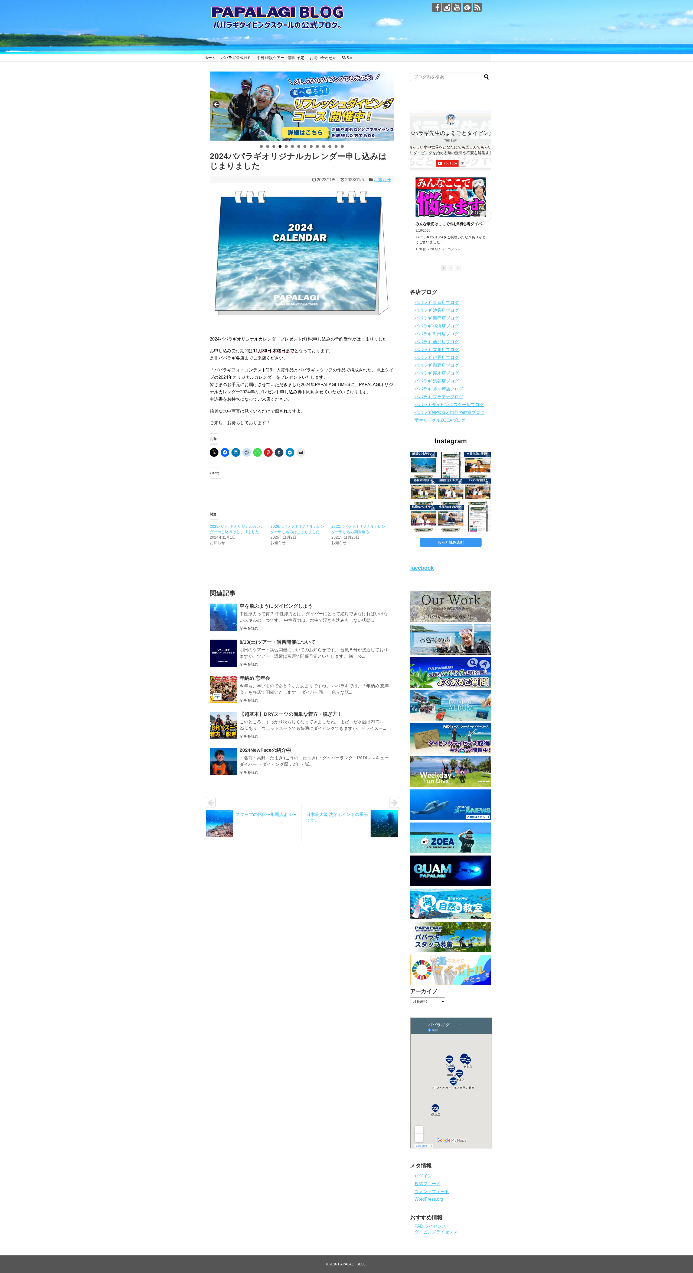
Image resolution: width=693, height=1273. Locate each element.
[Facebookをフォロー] (436, 7)
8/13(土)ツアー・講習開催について (278, 642)
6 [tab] (292, 146)
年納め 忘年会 (255, 678)
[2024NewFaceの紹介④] (223, 761)
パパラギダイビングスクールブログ (449, 404)
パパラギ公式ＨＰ (236, 58)
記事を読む (249, 628)
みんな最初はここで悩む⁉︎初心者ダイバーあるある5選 (451, 224)
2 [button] (451, 268)
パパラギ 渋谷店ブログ (436, 381)
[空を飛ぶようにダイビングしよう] (223, 617)
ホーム (210, 58)
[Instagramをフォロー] (446, 7)
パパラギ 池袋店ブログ (436, 310)
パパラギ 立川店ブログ (436, 349)
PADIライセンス (430, 1226)
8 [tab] (304, 146)
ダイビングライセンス (436, 1232)
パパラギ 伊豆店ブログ (436, 357)
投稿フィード (427, 1183)
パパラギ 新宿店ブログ (436, 318)
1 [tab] (261, 146)
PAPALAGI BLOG (352, 1264)
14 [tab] (342, 146)
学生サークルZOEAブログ (439, 420)
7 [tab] (298, 146)
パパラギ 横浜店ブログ (436, 326)
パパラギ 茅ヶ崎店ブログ (438, 389)
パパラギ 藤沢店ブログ (436, 341)
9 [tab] (311, 146)
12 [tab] (330, 146)
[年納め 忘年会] (223, 689)
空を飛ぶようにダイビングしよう (276, 606)
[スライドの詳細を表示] (302, 106)
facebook (422, 568)
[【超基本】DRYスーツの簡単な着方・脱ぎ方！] (223, 725)
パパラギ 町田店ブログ (436, 334)
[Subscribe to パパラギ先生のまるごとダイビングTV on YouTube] (451, 163)
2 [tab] (267, 146)
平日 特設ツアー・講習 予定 (280, 58)
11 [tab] (323, 146)
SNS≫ (347, 58)
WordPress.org (428, 1199)
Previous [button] (217, 105)
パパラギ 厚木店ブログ (436, 373)
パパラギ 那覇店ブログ (436, 365)
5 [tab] (286, 146)
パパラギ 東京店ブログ (436, 302)
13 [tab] (336, 146)
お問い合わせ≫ (323, 58)
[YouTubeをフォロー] (456, 7)
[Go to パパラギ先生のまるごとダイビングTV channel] (450, 119)
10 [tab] (317, 146)
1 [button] (443, 268)
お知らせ (382, 179)
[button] (416, 216)
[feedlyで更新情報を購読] (467, 7)
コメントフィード (431, 1191)
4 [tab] (280, 146)
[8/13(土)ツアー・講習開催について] (223, 653)
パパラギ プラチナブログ (438, 396)
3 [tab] (273, 146)
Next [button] (387, 105)
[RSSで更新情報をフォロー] (477, 7)
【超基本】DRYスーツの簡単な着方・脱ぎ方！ (291, 714)
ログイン (423, 1176)
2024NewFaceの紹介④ (265, 750)
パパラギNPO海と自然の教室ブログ (449, 412)
